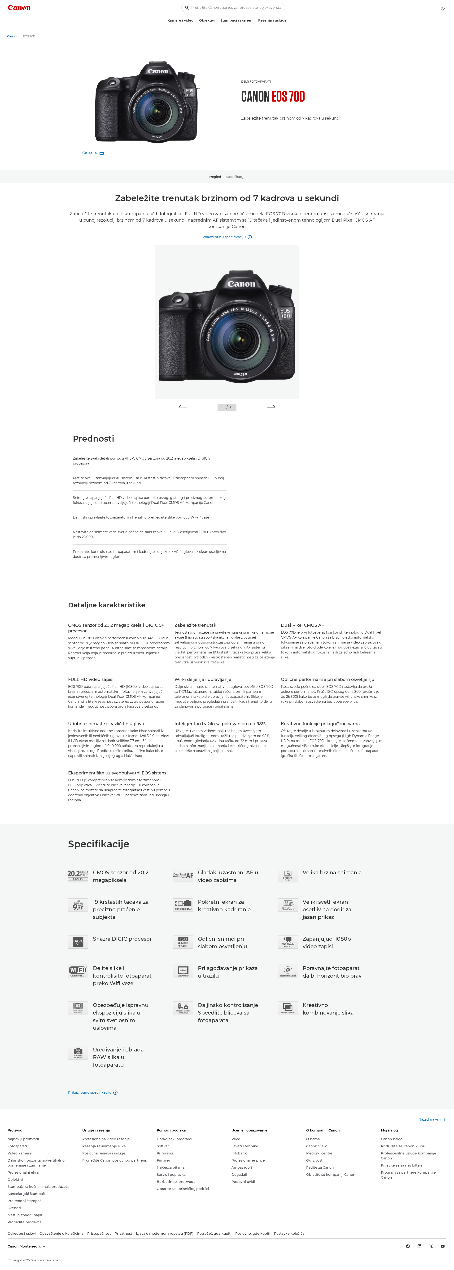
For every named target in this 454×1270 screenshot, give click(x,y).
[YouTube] (443, 1246)
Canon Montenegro (25, 1246)
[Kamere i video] (195, 20)
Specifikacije (235, 177)
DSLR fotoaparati (256, 81)
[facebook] (408, 1246)
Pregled (215, 177)
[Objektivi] (216, 20)
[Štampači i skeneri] (254, 20)
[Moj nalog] (442, 8)
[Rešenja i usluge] (288, 20)
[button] (183, 407)
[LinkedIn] (419, 1246)
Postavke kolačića (289, 1233)
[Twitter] (431, 1246)
